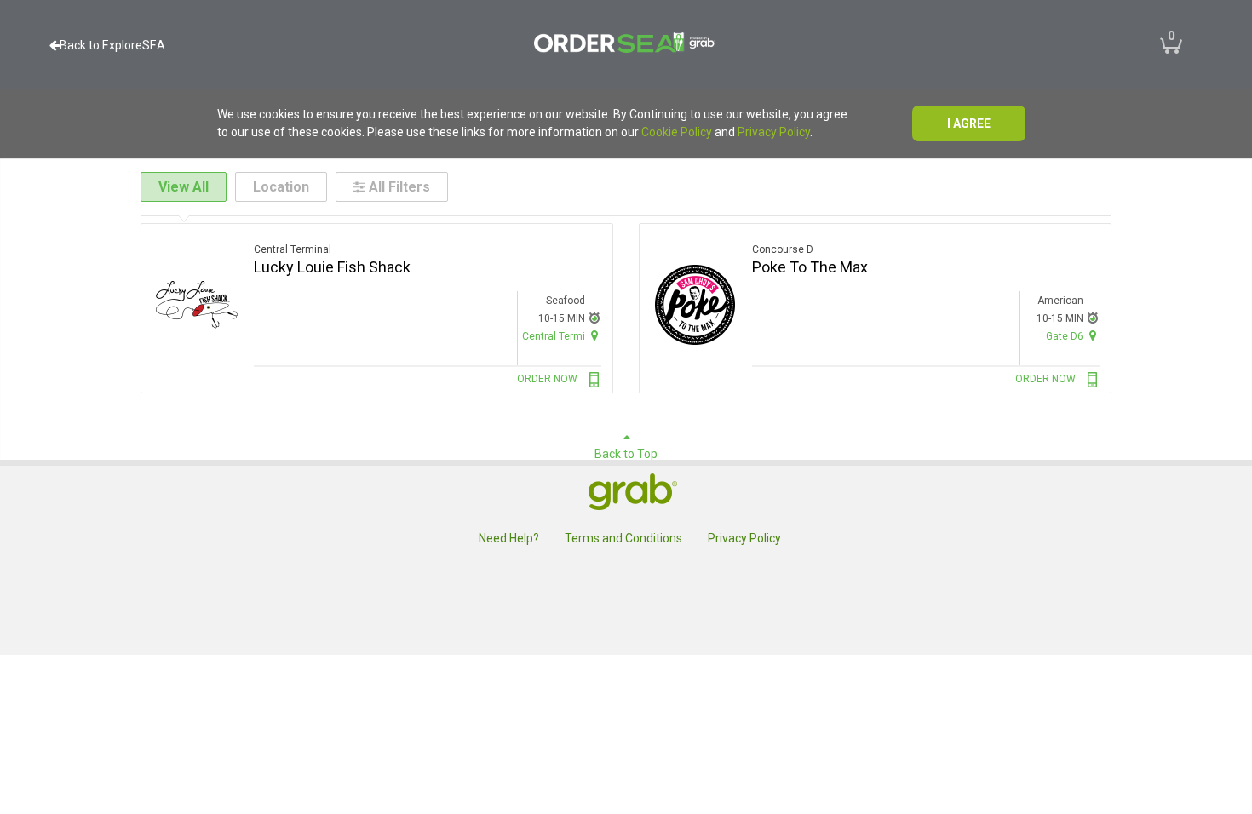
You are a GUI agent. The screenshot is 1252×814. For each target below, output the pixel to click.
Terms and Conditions (623, 538)
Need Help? (509, 538)
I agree (969, 123)
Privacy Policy (774, 132)
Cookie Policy (676, 132)
